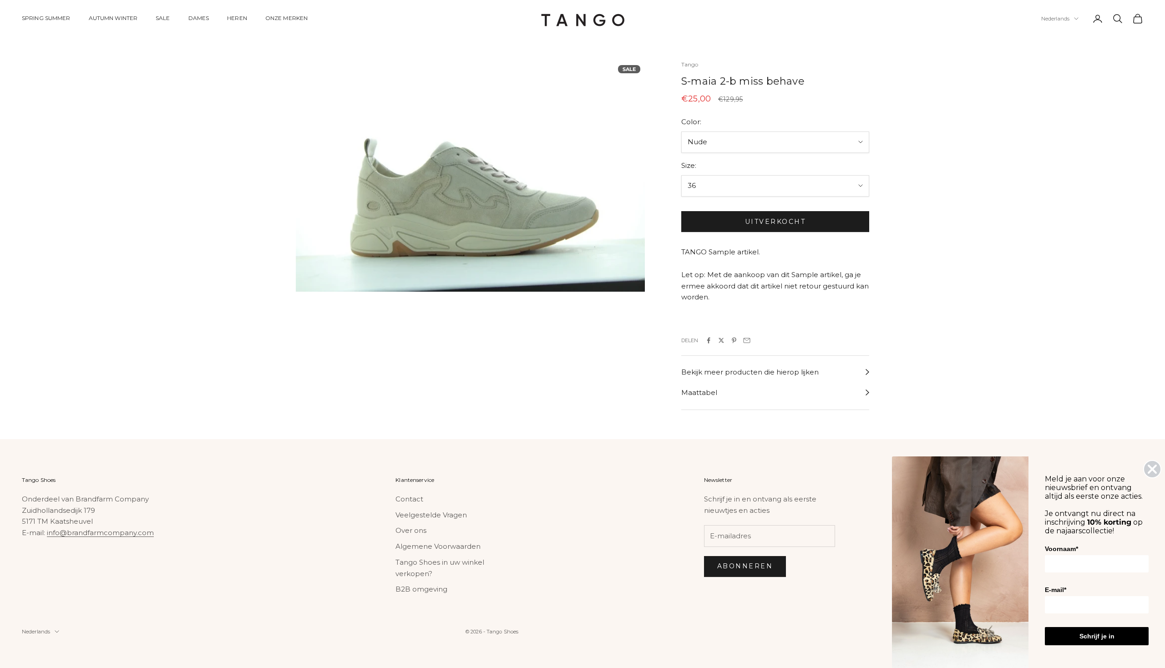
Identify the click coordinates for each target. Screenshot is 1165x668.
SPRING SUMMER (46, 18)
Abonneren (745, 566)
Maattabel (699, 392)
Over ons (410, 530)
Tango (690, 64)
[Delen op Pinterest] (734, 340)
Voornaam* (1061, 548)
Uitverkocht (775, 222)
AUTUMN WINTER (113, 18)
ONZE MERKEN (286, 18)
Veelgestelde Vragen (431, 515)
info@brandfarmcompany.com (100, 532)
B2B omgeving (421, 589)
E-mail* (1055, 589)
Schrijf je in (1096, 636)
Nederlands (1055, 18)
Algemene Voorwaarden (438, 546)
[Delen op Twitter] (721, 340)
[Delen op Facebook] (708, 340)
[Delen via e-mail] (746, 340)
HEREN (237, 18)
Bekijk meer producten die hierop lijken (750, 372)
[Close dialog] (1152, 469)
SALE (163, 18)
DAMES (198, 18)
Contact (409, 499)
